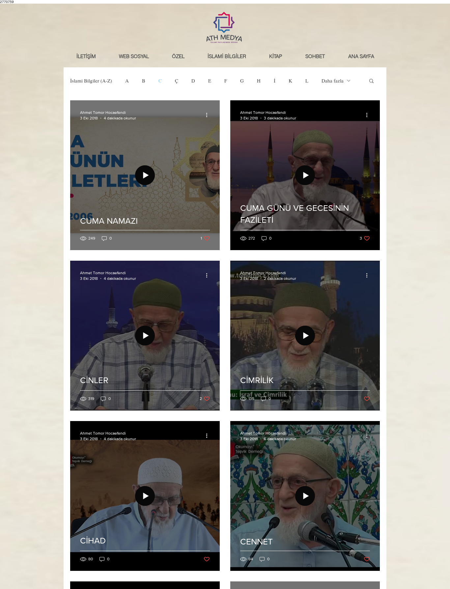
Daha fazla (333, 80)
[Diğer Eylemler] (209, 115)
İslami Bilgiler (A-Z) (91, 80)
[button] (315, 56)
